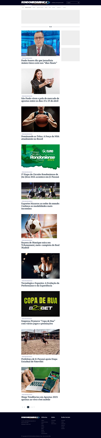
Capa (23, 7)
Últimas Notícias (28, 7)
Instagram (63, 423)
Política (34, 7)
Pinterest (63, 425)
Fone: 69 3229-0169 (24, 422)
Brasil (42, 428)
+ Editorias (58, 7)
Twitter (62, 422)
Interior (53, 7)
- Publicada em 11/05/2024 (26, 58)
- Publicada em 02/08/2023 (26, 201)
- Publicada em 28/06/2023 (26, 280)
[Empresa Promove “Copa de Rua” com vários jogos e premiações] (40, 304)
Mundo (42, 430)
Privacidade (53, 420)
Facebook (63, 420)
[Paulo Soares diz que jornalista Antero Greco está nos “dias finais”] (40, 43)
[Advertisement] (70, 37)
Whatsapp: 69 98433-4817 (26, 424)
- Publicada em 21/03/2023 (26, 356)
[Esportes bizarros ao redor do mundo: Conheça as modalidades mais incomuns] (40, 190)
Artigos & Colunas (40, 7)
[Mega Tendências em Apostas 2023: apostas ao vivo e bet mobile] (40, 380)
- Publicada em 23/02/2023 (26, 394)
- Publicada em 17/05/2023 (26, 318)
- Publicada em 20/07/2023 (26, 240)
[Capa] (30, 417)
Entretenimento (44, 433)
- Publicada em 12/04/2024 (26, 134)
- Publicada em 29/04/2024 (26, 96)
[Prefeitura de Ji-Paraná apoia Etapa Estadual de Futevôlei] (40, 342)
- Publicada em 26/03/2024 (26, 172)
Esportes (43, 431)
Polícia (46, 7)
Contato (64, 7)
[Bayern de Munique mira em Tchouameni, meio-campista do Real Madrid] (40, 226)
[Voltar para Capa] (35, 2)
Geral (50, 7)
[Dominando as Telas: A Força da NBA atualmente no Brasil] (40, 119)
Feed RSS (63, 428)
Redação (52, 422)
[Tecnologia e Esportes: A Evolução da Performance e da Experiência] (40, 266)
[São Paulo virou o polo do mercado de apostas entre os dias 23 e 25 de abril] (40, 81)
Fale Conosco (53, 423)
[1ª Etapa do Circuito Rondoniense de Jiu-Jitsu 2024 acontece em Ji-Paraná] (40, 157)
